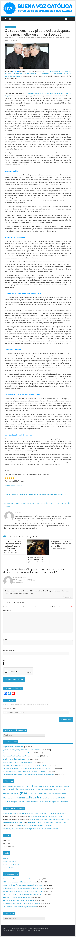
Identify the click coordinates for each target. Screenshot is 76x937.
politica (61, 797)
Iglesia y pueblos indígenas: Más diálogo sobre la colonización (23, 885)
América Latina (19, 786)
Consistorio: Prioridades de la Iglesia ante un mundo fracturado (23, 891)
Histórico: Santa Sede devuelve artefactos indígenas (35, 825)
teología (52, 802)
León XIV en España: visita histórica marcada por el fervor (21, 903)
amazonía (12, 786)
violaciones (16, 40)
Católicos (42, 786)
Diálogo (16, 789)
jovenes (40, 793)
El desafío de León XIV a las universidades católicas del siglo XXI (23, 888)
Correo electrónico (10, 650)
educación (56, 789)
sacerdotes (21, 802)
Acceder (6, 858)
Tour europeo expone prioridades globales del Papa (20, 907)
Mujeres (6, 798)
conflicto (60, 786)
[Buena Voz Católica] (5, 19)
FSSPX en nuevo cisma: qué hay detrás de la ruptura (20, 882)
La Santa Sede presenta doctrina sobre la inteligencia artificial (46, 822)
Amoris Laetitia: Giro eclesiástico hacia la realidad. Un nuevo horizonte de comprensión (13, 545)
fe (17, 793)
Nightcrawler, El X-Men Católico (13, 747)
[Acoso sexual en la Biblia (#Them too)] (38, 541)
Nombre (6, 639)
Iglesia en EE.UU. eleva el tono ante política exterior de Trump (49, 819)
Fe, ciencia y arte (10, 27)
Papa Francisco (39, 797)
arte (24, 786)
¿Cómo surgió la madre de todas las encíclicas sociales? (41, 829)
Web (5, 661)
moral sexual (50, 38)
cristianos (66, 786)
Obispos (21, 797)
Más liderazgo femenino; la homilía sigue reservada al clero (22, 894)
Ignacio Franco (20, 577)
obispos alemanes (60, 38)
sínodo (45, 801)
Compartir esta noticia (13, 485)
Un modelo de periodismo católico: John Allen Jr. (18, 900)
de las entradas (9, 861)
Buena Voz (20, 38)
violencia (67, 801)
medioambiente (54, 793)
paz (51, 798)
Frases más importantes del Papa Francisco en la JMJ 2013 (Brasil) (24, 771)
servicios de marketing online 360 (14, 822)
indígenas (29, 793)
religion (14, 801)
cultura (6, 789)
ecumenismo (48, 789)
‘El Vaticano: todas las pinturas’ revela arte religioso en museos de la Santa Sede (29, 774)
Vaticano (59, 801)
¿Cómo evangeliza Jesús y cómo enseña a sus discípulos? (21, 750)
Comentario (7, 611)
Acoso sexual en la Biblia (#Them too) (36, 558)
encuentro (63, 789)
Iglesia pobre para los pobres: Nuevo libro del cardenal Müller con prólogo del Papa (36, 504)
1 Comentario (30, 38)
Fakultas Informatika (10, 813)
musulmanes (13, 798)
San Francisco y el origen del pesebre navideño (18, 762)
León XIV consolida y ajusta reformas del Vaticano (19, 879)
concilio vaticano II (52, 786)
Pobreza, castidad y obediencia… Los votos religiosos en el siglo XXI (25, 765)
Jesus (35, 793)
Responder (67, 597)
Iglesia (23, 793)
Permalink (19, 582)
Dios (11, 789)
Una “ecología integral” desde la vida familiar (17, 897)
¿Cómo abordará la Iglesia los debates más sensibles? (46, 816)
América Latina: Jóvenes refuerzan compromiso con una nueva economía (42, 813)
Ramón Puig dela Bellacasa (12, 829)
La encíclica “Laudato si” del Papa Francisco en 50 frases (21, 756)
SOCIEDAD (38, 802)
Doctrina (35, 789)
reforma (7, 801)
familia (13, 793)
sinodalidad (30, 802)
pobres (55, 798)
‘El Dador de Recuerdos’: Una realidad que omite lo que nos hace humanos (27, 768)
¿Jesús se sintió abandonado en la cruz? (16, 759)
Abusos (6, 786)
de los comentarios (11, 864)
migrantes (63, 793)
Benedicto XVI (32, 786)
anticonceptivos (41, 38)
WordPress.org (8, 867)
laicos (46, 793)
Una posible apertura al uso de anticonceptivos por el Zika (61, 543)
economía (40, 789)
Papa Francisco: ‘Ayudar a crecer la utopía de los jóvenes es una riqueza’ (35, 494)
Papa (27, 798)
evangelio (6, 793)
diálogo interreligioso (26, 789)
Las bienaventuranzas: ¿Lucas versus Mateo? (17, 753)
